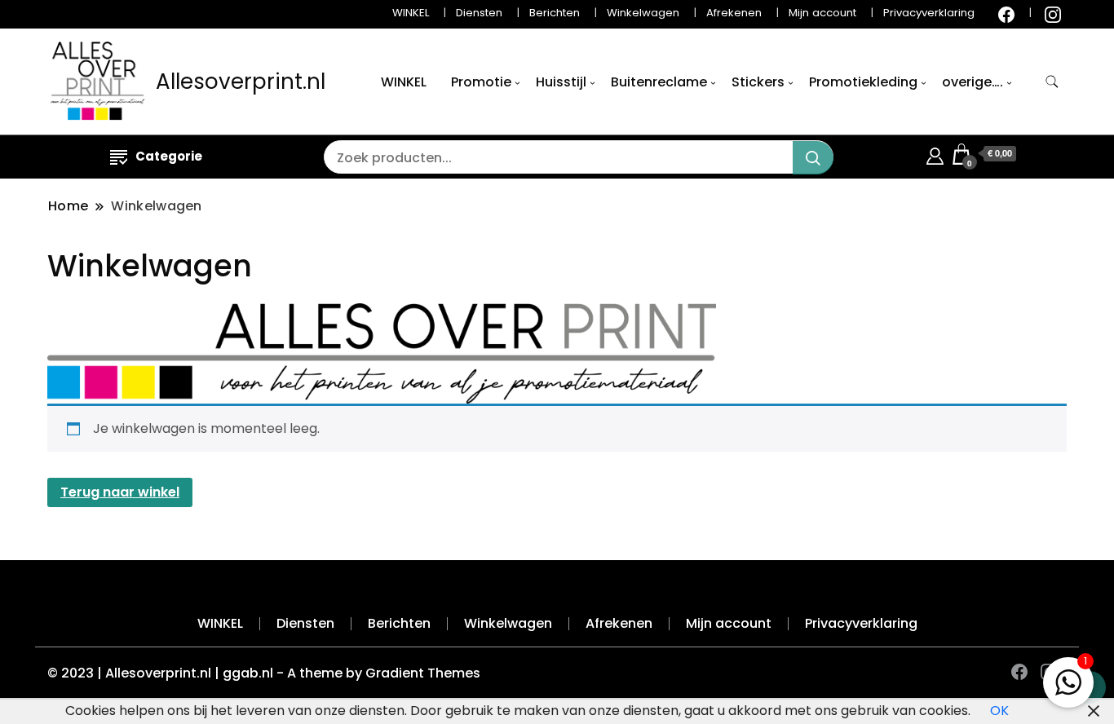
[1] (1068, 678)
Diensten (479, 12)
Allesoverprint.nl (240, 81)
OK (999, 710)
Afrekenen (734, 12)
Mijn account (822, 12)
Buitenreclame (659, 82)
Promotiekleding (863, 82)
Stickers (758, 82)
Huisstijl (561, 82)
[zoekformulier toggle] (1052, 82)
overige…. (972, 82)
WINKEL (410, 12)
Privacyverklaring (929, 12)
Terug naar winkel (119, 492)
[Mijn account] (935, 153)
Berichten (554, 12)
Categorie (168, 156)
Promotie (481, 82)
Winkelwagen (643, 12)
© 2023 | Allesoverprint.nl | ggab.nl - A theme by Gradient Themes (263, 673)
